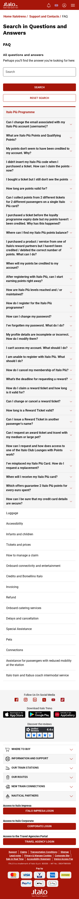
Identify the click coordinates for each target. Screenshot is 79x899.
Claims (23, 852)
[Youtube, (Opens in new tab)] (53, 699)
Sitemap (65, 852)
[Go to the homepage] (10, 5)
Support (13, 852)
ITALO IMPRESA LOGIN (45, 811)
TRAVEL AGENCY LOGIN (45, 842)
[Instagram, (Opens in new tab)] (25, 699)
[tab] (39, 112)
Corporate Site (62, 855)
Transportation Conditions (43, 852)
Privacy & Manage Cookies (38, 855)
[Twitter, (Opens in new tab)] (44, 699)
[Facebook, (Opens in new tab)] (16, 699)
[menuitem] (48, 5)
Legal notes (15, 855)
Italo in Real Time (15, 859)
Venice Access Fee (63, 859)
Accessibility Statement (39, 859)
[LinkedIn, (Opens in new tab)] (35, 699)
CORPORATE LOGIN (46, 827)
